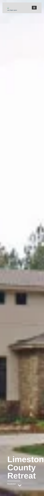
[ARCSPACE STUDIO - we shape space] (8, 8)
